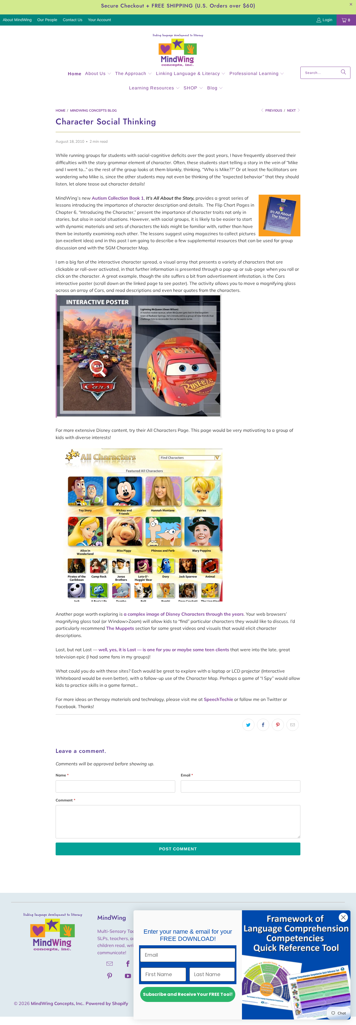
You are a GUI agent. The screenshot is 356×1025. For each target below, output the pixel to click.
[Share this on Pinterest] (278, 725)
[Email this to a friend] (292, 725)
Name (62, 775)
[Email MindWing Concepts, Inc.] (110, 964)
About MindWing (17, 19)
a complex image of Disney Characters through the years (184, 614)
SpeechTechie (218, 699)
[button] (98, 74)
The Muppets (120, 628)
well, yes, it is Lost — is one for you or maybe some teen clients (163, 649)
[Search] (343, 73)
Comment (65, 800)
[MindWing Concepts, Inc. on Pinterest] (110, 976)
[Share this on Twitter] (248, 725)
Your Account (99, 19)
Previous (273, 110)
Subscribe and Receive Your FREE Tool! (188, 994)
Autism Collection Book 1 (118, 198)
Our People (47, 19)
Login (327, 19)
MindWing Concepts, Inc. (57, 1003)
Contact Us (72, 19)
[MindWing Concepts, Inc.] (178, 47)
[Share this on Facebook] (263, 725)
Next (291, 110)
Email (187, 775)
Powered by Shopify (107, 1003)
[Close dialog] (343, 917)
